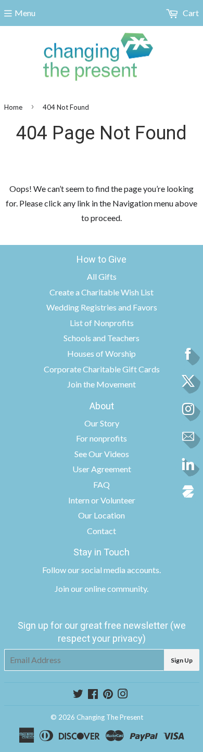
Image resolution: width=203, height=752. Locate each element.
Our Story (101, 423)
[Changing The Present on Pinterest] (108, 694)
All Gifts (102, 276)
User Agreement (101, 469)
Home (13, 107)
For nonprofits (101, 438)
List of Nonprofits (102, 323)
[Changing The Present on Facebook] (92, 694)
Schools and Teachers (101, 338)
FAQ (101, 484)
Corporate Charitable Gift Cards (102, 369)
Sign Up (182, 660)
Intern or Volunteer (101, 500)
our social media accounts (113, 570)
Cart (190, 13)
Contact (101, 531)
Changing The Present (110, 717)
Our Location (101, 515)
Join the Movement (101, 384)
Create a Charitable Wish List (101, 292)
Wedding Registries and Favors (101, 307)
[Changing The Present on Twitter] (78, 694)
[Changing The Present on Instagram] (123, 694)
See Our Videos (101, 454)
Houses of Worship (101, 353)
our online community (109, 588)
